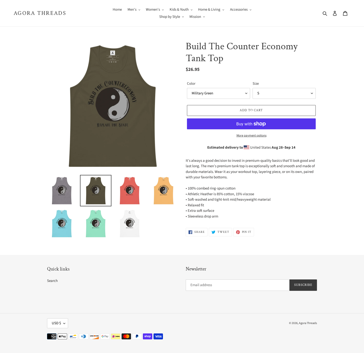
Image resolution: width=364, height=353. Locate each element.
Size (256, 83)
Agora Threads (40, 13)
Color (191, 83)
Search (52, 280)
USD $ (56, 323)
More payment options (251, 135)
